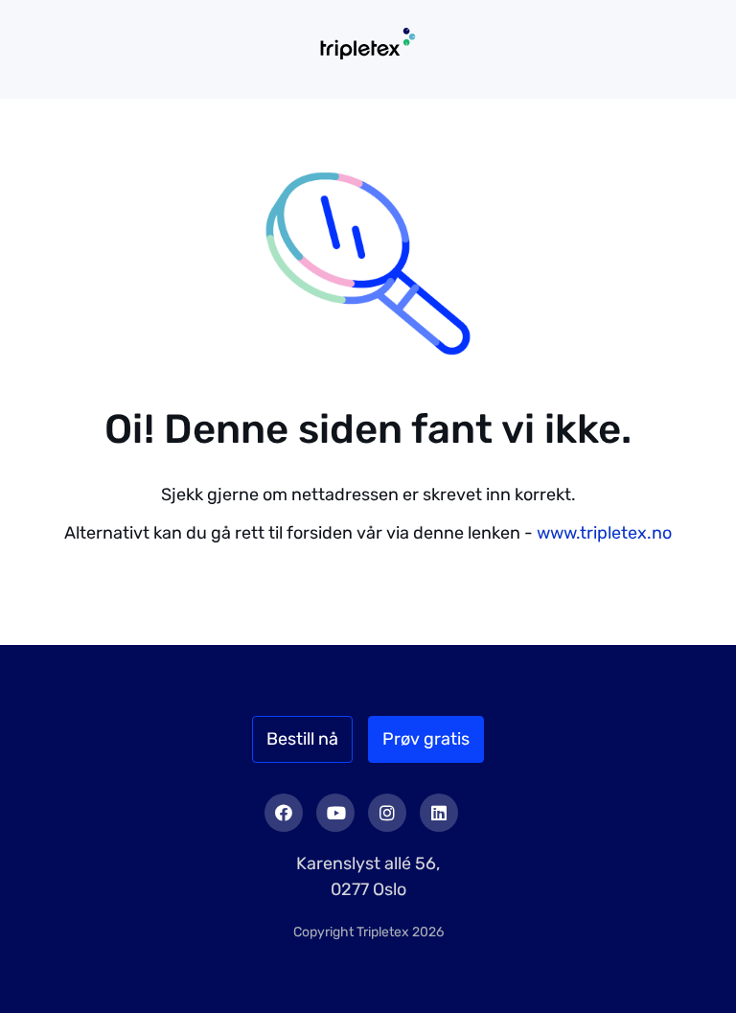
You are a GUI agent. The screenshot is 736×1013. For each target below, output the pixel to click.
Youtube (335, 813)
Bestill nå (302, 738)
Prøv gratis (426, 738)
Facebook (283, 813)
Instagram (387, 813)
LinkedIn (439, 813)
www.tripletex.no (604, 532)
